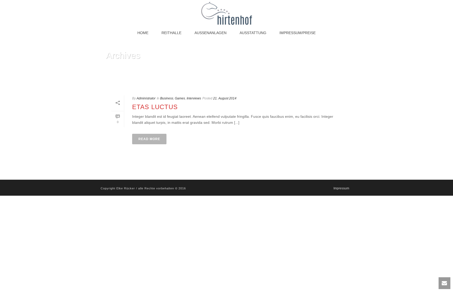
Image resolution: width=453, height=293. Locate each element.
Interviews (194, 98)
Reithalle (171, 33)
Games (180, 98)
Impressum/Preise (297, 33)
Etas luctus (155, 106)
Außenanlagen (210, 33)
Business (166, 98)
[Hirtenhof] (226, 13)
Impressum (341, 188)
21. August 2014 (224, 98)
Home (142, 33)
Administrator (146, 98)
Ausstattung (253, 33)
